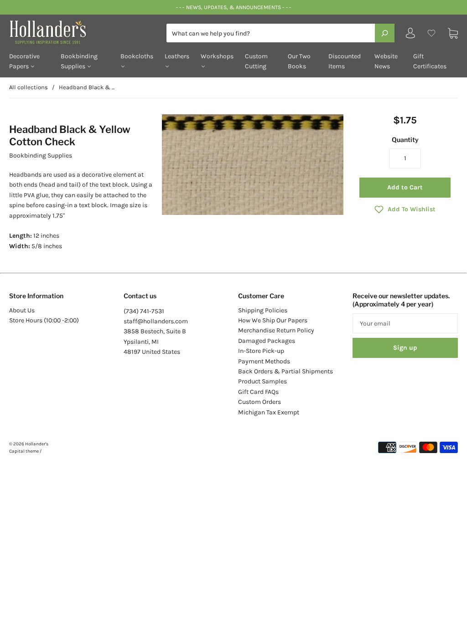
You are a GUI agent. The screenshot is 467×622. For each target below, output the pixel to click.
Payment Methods (264, 361)
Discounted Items (344, 61)
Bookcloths (136, 56)
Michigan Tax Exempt (268, 412)
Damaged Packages (266, 341)
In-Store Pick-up (261, 351)
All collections (28, 87)
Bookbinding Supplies (79, 61)
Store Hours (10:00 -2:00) (44, 320)
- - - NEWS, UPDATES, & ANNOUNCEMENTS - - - (233, 7)
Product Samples (262, 381)
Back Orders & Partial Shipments (285, 371)
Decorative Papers (24, 61)
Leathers (177, 56)
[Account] (410, 35)
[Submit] (384, 33)
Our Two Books (299, 61)
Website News (386, 61)
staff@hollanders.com (156, 321)
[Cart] (453, 33)
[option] (253, 164)
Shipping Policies (262, 310)
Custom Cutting (256, 61)
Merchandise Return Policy (276, 330)
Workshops (217, 56)
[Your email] (405, 323)
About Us (22, 310)
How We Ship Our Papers (272, 320)
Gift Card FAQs (258, 392)
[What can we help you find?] (280, 33)
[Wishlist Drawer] (431, 33)
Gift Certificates (429, 61)
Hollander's (36, 444)
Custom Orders (259, 402)
